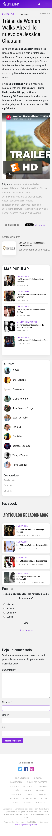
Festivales (42, 786)
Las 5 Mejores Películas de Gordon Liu (32, 561)
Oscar (44, 799)
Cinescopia (25, 14)
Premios (14, 799)
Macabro (40, 790)
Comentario (8, 669)
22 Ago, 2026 (21, 535)
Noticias (40, 803)
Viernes (11, 604)
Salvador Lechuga (21, 445)
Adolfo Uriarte (11, 480)
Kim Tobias (18, 436)
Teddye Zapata (20, 455)
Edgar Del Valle (20, 417)
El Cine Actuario (20, 398)
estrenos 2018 (17, 200)
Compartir (40, 225)
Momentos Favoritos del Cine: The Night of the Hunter (30, 326)
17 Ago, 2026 (21, 343)
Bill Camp (14, 188)
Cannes (27, 790)
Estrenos (8, 13)
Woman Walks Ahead (30, 213)
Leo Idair (16, 427)
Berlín (16, 790)
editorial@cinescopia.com (26, 825)
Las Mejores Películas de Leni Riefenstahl (28, 577)
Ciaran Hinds (18, 192)
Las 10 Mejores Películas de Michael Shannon (31, 295)
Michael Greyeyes (21, 204)
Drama (11, 196)
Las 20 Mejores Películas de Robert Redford (31, 310)
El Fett (15, 370)
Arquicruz (9, 485)
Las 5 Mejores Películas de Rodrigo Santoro (30, 530)
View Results (26, 630)
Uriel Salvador (19, 379)
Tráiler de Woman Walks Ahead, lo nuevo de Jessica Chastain (21, 31)
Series (16, 803)
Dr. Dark (8, 490)
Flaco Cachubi (19, 464)
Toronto (30, 794)
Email (5, 714)
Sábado (10, 608)
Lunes (10, 616)
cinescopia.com (25, 245)
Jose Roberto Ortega (22, 408)
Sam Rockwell (15, 208)
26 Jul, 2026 (21, 285)
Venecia (42, 794)
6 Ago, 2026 (21, 331)
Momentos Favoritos (27, 322)
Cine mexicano (22, 778)
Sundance (16, 794)
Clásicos (38, 778)
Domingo (11, 612)
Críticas (14, 786)
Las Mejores (23, 276)
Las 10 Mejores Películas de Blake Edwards (30, 280)
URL (4, 727)
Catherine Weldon (29, 188)
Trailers (27, 803)
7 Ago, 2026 (21, 300)
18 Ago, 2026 (21, 315)
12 (29, 285)
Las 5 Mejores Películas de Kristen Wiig (32, 545)
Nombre (6, 702)
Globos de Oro (30, 799)
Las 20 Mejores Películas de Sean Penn (32, 340)
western (14, 213)
